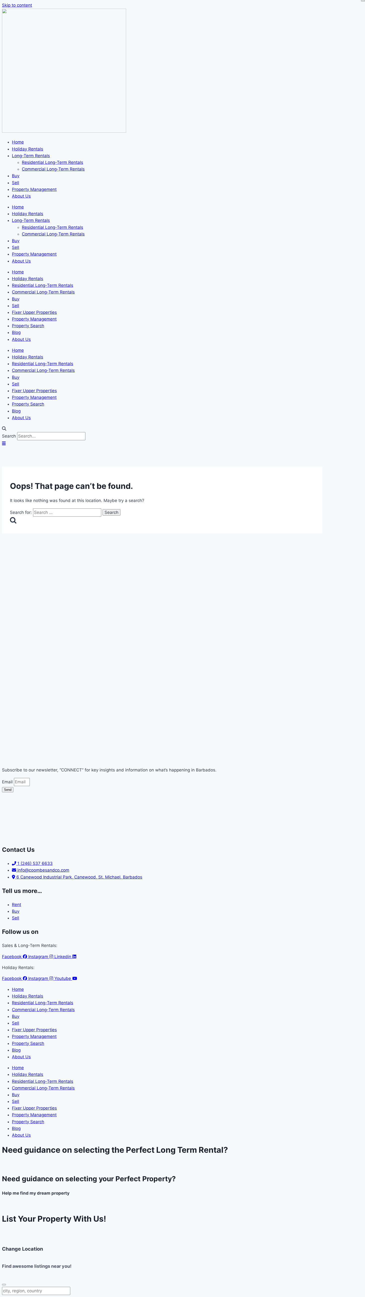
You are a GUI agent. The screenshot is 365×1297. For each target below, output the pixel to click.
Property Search (28, 325)
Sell (15, 182)
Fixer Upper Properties (34, 312)
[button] (182, 428)
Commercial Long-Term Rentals (53, 169)
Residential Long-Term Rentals (52, 162)
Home (18, 142)
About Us (21, 196)
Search (9, 436)
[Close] (363, 0)
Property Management (34, 189)
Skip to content (17, 5)
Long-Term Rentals (31, 155)
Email (8, 781)
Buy (15, 175)
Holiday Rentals (27, 149)
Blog (16, 332)
